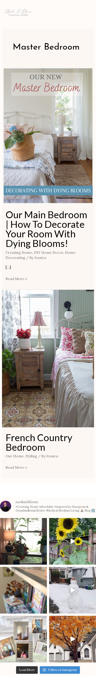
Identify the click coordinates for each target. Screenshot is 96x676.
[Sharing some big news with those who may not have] (23, 639)
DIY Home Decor (48, 252)
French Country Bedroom (39, 442)
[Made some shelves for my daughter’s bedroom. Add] (23, 590)
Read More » (16, 278)
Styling (31, 456)
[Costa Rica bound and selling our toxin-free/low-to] (23, 541)
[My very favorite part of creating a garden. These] (72, 541)
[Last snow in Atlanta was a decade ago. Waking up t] (72, 590)
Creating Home (19, 252)
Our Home (15, 456)
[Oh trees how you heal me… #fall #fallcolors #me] (72, 639)
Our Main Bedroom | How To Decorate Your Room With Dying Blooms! (46, 229)
